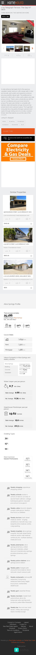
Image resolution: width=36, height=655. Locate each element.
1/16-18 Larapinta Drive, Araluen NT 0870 (17, 276)
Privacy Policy (22, 628)
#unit (22, 124)
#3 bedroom (5, 124)
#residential (15, 124)
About (31, 626)
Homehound (18, 2)
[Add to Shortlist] (31, 223)
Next (32, 50)
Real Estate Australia (15, 640)
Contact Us (23, 624)
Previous (4, 50)
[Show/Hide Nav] (2, 2)
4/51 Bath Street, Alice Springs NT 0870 (16, 244)
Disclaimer (26, 630)
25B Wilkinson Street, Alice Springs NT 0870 (18, 212)
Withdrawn (13, 624)
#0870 (4, 121)
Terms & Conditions (13, 630)
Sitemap (23, 626)
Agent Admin (18, 632)
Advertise (12, 628)
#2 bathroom (21, 121)
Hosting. (22, 642)
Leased (26, 622)
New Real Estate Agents (10, 626)
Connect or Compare (14, 622)
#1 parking (11, 121)
